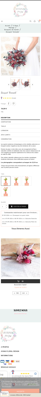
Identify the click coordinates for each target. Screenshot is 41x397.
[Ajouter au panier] (18, 281)
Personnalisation (6, 386)
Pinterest (13, 103)
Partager (8, 103)
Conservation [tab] (6, 139)
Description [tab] (5, 118)
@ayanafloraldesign (20, 313)
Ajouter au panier (18, 206)
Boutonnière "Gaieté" (20, 285)
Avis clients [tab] (5, 135)
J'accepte (20, 391)
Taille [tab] (3, 126)
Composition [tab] (6, 122)
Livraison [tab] (4, 130)
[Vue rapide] (23, 281)
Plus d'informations (34, 385)
